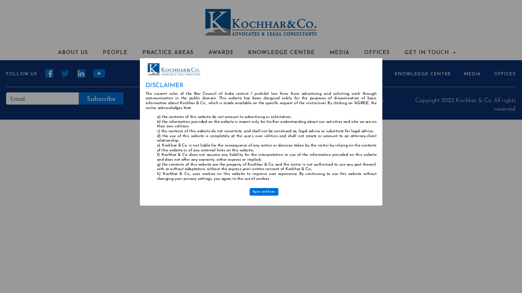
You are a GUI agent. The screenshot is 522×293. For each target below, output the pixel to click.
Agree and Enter (264, 192)
